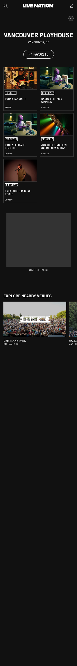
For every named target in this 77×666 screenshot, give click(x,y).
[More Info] (71, 18)
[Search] (5, 5)
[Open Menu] (71, 5)
